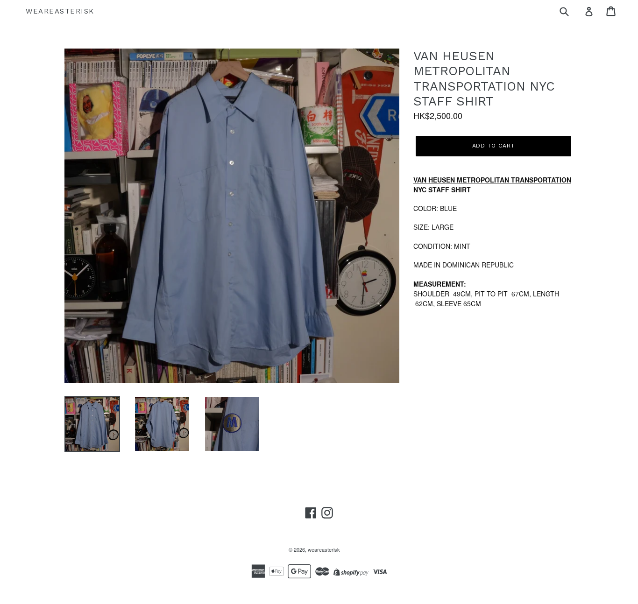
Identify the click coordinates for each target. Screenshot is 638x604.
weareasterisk (60, 11)
